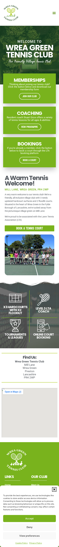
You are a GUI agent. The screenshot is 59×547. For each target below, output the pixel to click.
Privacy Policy (35, 543)
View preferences (29, 535)
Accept (29, 518)
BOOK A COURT (29, 160)
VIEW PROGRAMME (29, 126)
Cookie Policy (21, 543)
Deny (30, 527)
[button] (54, 489)
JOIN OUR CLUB (29, 96)
